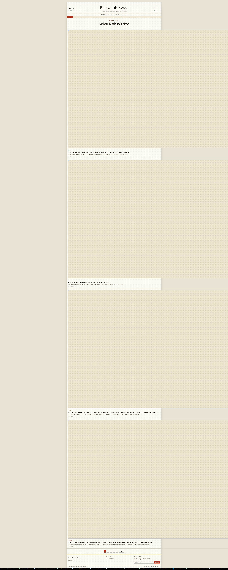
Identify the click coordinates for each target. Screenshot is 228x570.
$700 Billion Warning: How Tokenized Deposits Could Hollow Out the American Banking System (98, 152)
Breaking (103, 14)
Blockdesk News (114, 8)
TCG (122, 14)
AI (126, 14)
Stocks (117, 14)
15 (117, 551)
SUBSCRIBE (157, 562)
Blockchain (110, 14)
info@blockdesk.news (110, 558)
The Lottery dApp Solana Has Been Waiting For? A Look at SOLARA (90, 282)
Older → (121, 551)
